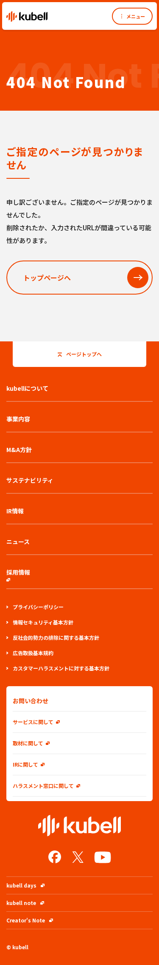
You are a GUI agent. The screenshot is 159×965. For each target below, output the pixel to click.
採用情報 (18, 572)
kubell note (21, 902)
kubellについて (27, 388)
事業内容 (18, 419)
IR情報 (15, 511)
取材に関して (28, 743)
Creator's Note (25, 920)
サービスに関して (33, 721)
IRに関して (25, 764)
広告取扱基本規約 (33, 652)
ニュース (18, 541)
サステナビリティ (29, 480)
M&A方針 (19, 449)
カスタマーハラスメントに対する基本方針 (61, 668)
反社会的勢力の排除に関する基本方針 (56, 637)
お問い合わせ (30, 700)
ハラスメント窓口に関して (43, 785)
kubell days (21, 885)
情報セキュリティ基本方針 (43, 622)
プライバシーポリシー (38, 606)
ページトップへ (84, 354)
